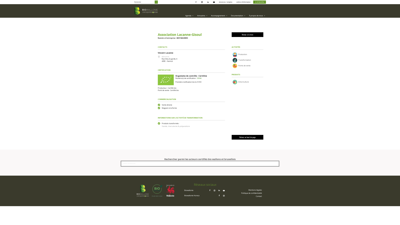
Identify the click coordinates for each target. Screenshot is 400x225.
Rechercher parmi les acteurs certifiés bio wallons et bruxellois (200, 159)
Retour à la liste (247, 34)
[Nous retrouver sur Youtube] (214, 2)
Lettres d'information (243, 2)
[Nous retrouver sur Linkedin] (208, 2)
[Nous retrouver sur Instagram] (202, 2)
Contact (259, 196)
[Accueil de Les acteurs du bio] (146, 11)
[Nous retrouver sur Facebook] (196, 2)
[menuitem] (189, 16)
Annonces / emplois (225, 2)
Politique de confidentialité (251, 193)
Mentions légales (255, 190)
